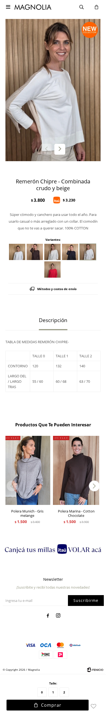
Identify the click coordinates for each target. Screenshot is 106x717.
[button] (59, 149)
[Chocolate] (35, 252)
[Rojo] (52, 269)
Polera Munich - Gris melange (27, 513)
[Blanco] (17, 252)
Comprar (51, 705)
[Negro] (70, 252)
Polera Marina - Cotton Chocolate (76, 513)
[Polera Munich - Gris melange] (27, 470)
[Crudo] (52, 252)
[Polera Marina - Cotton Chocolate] (76, 470)
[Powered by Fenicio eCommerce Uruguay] (95, 670)
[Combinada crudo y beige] (88, 252)
